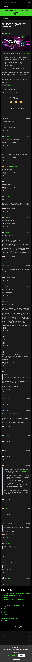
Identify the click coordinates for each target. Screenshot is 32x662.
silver (9, 85)
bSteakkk (7, 435)
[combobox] (16, 6)
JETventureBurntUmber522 (11, 166)
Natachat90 (7, 410)
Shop (3, 632)
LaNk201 (7, 136)
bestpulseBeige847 (9, 465)
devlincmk (7, 286)
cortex (4, 85)
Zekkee (6, 508)
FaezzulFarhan (8, 196)
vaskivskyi (7, 181)
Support (3, 641)
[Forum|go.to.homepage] (10, 3)
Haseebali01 (7, 578)
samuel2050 (7, 118)
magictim (7, 232)
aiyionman (7, 398)
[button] (2, 3)
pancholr (7, 265)
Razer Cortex (5, 18)
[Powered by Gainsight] (16, 627)
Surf (6, 301)
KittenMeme (7, 352)
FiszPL (6, 151)
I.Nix (6, 337)
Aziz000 (6, 450)
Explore (3, 636)
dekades (6, 33)
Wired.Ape (7, 371)
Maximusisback (8, 523)
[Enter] (2, 6)
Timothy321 (7, 217)
